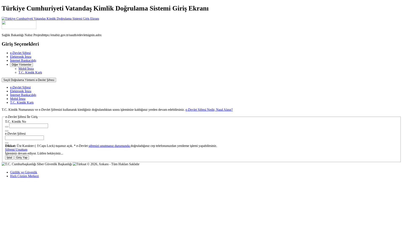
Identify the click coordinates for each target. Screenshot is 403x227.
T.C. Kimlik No (15, 121)
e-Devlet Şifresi (20, 53)
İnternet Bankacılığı (23, 60)
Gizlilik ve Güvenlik (23, 172)
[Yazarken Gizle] (6, 126)
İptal (9, 157)
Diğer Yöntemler (21, 64)
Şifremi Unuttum (16, 149)
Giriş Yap (21, 157)
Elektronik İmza (20, 56)
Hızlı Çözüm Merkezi (24, 176)
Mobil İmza (26, 68)
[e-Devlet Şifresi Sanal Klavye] (6, 143)
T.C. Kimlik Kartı (30, 72)
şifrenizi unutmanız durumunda (110, 146)
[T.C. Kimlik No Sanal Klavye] (6, 131)
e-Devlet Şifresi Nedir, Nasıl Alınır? (209, 109)
